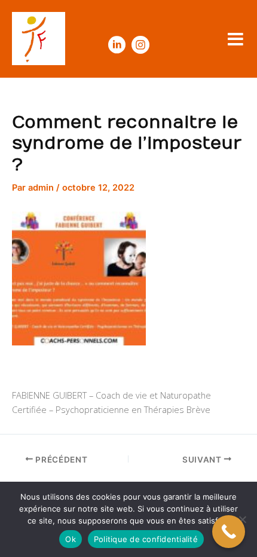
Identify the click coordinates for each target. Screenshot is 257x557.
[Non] (242, 519)
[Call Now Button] (228, 531)
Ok (70, 539)
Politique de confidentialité (146, 539)
